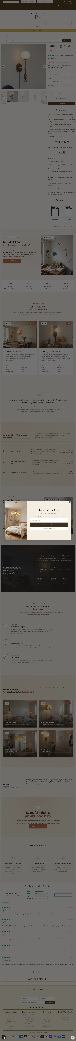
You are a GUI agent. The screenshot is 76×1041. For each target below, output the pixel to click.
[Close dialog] (70, 502)
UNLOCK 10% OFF (49, 524)
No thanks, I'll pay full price (49, 528)
